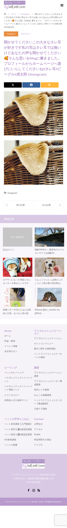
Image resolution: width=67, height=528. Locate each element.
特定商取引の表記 (42, 439)
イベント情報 (10, 346)
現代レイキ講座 (41, 389)
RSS (39, 490)
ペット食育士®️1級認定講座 (18, 429)
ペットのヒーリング (14, 372)
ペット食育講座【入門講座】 (18, 424)
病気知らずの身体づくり (16, 400)
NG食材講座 (10, 439)
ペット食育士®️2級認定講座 (18, 434)
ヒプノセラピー (11, 395)
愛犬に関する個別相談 (45, 348)
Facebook (28, 490)
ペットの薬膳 (10, 445)
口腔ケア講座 (40, 409)
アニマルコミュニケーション (48, 338)
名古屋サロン (10, 351)
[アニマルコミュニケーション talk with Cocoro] (14, 5)
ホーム (7, 336)
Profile (37, 434)
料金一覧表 (9, 341)
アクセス (38, 429)
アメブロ (38, 445)
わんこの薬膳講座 (42, 395)
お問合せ (38, 424)
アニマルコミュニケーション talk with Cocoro (25, 502)
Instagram (11, 34)
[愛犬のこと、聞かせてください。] (18, 205)
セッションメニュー (43, 343)
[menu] (61, 5)
